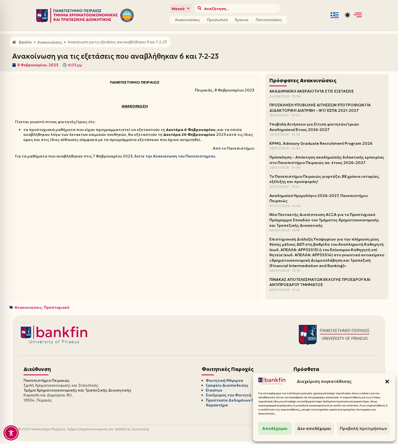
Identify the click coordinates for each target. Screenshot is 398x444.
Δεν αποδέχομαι (314, 428)
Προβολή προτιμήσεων (363, 428)
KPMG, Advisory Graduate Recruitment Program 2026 (320, 143)
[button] (387, 381)
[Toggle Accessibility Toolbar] (11, 433)
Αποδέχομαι (275, 428)
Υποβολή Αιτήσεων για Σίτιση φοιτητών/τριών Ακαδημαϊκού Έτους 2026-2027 (314, 127)
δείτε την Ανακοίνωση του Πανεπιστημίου (174, 156)
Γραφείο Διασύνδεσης (227, 385)
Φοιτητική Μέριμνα (224, 380)
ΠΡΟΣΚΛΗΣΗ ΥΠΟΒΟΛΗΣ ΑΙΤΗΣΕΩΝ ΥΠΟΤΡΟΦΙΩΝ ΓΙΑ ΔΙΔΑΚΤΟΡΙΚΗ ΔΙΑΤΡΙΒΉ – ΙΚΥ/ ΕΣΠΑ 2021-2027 (320, 108)
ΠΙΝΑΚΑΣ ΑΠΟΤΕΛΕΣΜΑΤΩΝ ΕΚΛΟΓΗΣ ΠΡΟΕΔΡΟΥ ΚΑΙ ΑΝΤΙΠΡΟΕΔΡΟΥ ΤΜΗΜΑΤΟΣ (319, 282)
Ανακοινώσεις (187, 19)
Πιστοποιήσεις (269, 19)
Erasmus (214, 390)
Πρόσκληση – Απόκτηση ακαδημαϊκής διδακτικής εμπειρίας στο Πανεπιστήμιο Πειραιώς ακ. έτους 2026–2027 (326, 160)
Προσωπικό (217, 19)
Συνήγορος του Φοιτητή (228, 395)
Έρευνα (242, 19)
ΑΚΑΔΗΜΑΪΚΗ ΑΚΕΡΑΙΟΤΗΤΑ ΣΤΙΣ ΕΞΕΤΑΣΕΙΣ (311, 91)
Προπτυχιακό (56, 307)
